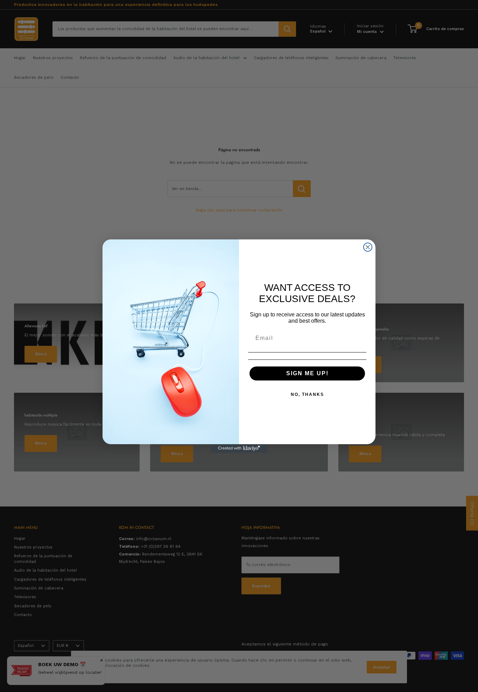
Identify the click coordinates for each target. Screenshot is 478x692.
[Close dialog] (368, 247)
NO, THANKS (307, 394)
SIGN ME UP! (307, 373)
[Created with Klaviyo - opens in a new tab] (239, 448)
